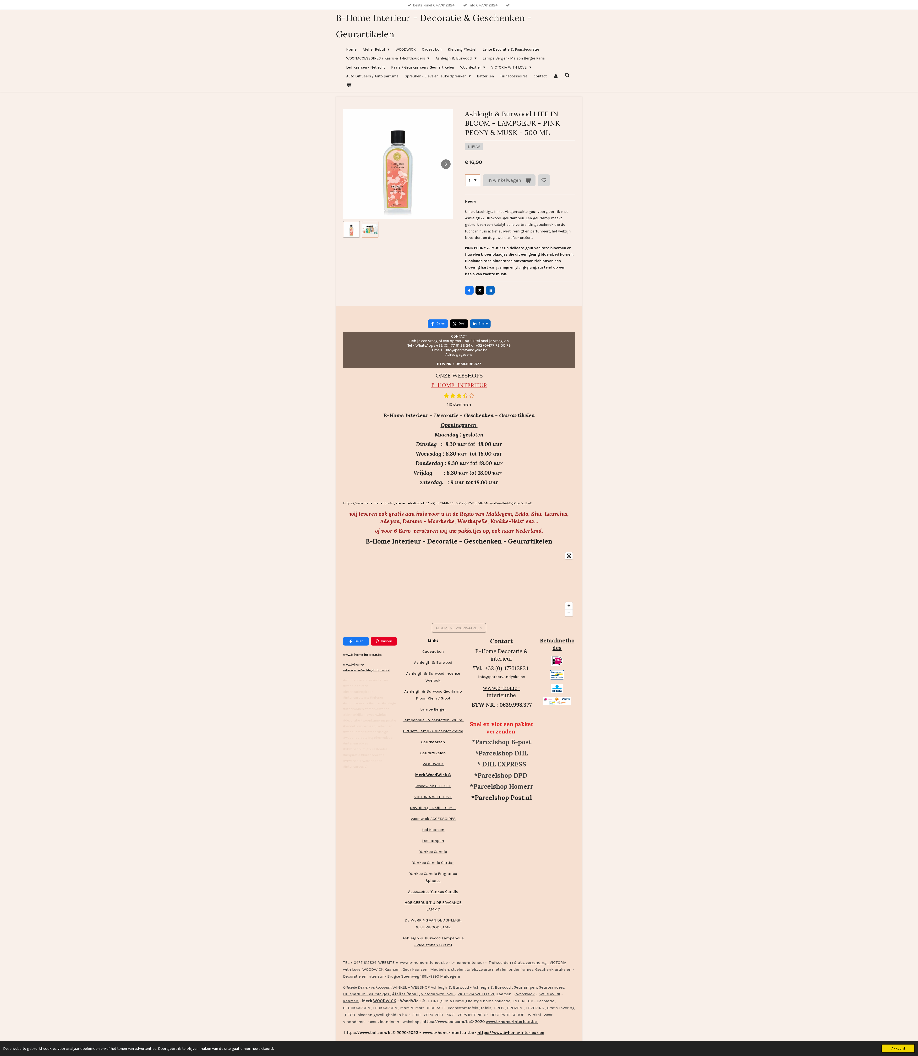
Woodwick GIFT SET (433, 785)
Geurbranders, (552, 987)
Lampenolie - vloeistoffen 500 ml (433, 719)
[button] (351, 229)
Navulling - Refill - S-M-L (433, 807)
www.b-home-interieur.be (501, 691)
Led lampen (433, 840)
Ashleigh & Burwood (433, 662)
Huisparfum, (354, 993)
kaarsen (351, 1000)
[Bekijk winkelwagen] (349, 85)
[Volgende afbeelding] (446, 164)
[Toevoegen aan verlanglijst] (544, 180)
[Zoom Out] (569, 612)
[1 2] (472, 180)
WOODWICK (433, 763)
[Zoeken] (567, 75)
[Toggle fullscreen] (569, 555)
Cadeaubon (433, 651)
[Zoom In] (569, 605)
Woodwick (525, 993)
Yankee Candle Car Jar (433, 862)
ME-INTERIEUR (466, 385)
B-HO (438, 385)
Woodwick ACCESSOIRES (433, 818)
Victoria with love (438, 993)
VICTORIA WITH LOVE (433, 796)
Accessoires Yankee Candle (433, 891)
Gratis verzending (531, 962)
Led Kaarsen (433, 829)
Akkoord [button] (898, 1048)
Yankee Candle (433, 851)
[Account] (555, 76)
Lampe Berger (433, 709)
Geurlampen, (526, 987)
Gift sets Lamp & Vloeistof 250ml (433, 730)
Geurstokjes (378, 993)
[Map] (459, 584)
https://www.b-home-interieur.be (510, 1032)
